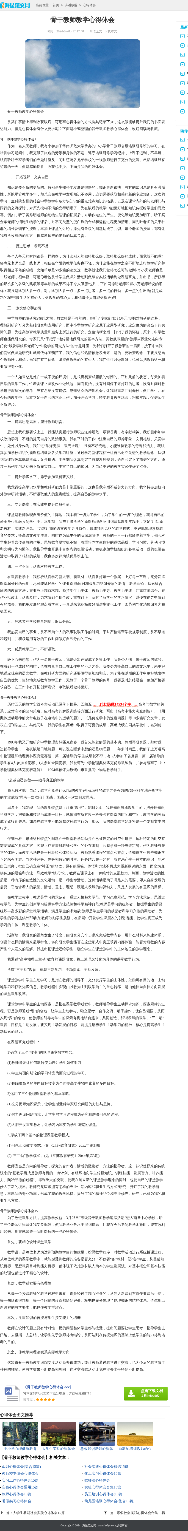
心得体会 (89, 5)
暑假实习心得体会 (16, 1501)
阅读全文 (95, 31)
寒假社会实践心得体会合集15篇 (141, 1513)
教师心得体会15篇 (16, 1494)
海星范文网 (89, 1525)
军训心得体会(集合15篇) (21, 1467)
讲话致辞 (71, 5)
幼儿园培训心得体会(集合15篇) (109, 1501)
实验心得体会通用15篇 (20, 1487)
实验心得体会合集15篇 (102, 1487)
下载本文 (110, 31)
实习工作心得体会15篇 (20, 1480)
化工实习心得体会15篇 (102, 1473)
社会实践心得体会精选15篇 (106, 1467)
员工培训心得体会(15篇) (103, 1494)
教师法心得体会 (97, 1480)
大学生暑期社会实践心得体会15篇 (39, 1513)
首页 (56, 5)
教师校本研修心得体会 (20, 1473)
